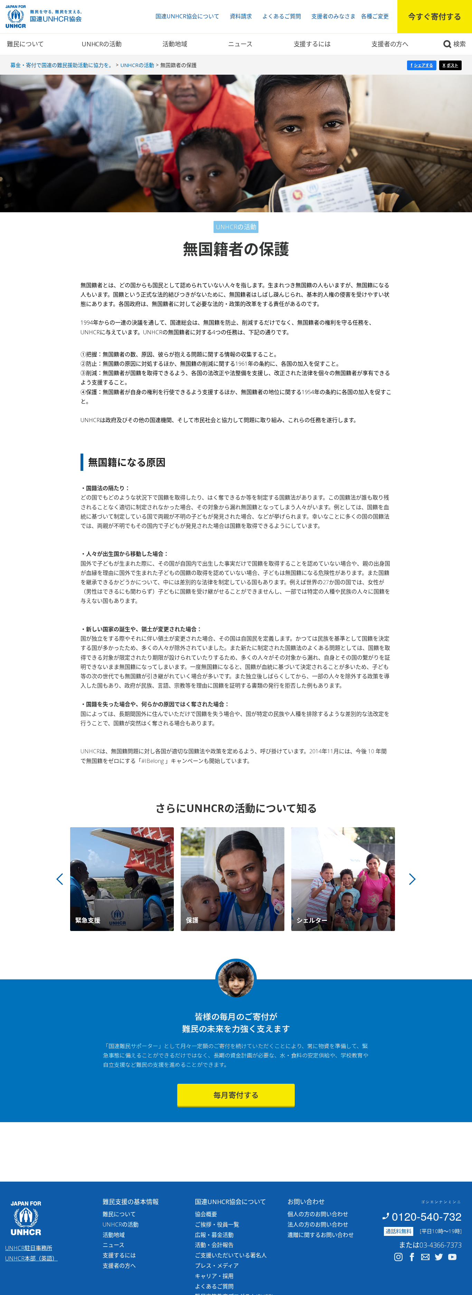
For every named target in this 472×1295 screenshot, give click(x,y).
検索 (459, 44)
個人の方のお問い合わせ (317, 1214)
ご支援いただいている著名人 (231, 1255)
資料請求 (241, 16)
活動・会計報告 (214, 1245)
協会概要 (206, 1214)
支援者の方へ (389, 44)
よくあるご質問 (281, 16)
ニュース (240, 44)
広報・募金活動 (214, 1235)
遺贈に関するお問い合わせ (320, 1235)
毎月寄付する (236, 1095)
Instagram (398, 1257)
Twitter (439, 1257)
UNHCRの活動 (101, 44)
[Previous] (62, 879)
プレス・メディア (217, 1265)
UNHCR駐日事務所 (28, 1248)
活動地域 (174, 44)
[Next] (409, 879)
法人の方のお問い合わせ (317, 1224)
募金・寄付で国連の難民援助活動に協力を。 (62, 65)
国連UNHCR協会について (187, 16)
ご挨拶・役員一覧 (217, 1224)
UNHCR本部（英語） (31, 1258)
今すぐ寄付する (434, 16)
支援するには (312, 44)
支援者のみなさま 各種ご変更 (350, 16)
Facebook (412, 1257)
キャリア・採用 (214, 1276)
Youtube (452, 1257)
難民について (25, 44)
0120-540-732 (427, 1216)
